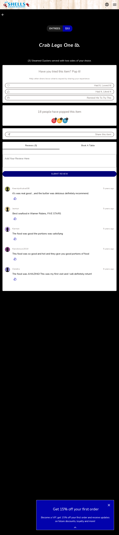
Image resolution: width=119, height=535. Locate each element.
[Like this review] (15, 199)
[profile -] (107, 4)
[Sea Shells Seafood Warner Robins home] (16, 5)
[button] (3, 15)
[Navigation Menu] (114, 4)
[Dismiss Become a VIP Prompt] (109, 505)
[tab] (31, 145)
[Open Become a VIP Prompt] (75, 527)
